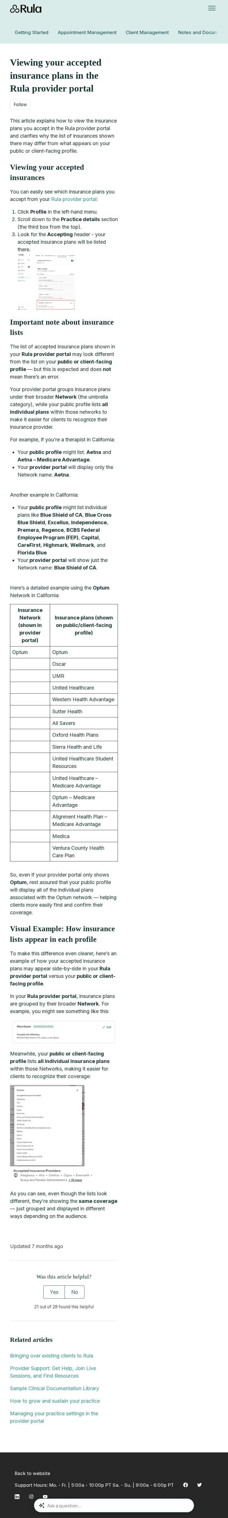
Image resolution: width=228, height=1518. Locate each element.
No (74, 1292)
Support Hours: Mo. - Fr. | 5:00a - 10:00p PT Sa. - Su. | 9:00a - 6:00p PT (94, 1485)
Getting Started (31, 32)
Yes (54, 1292)
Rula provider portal (73, 199)
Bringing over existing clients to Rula (51, 1356)
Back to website (32, 1473)
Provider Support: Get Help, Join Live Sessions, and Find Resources (53, 1372)
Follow (20, 104)
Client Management (147, 32)
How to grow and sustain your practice (55, 1401)
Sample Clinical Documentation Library (54, 1388)
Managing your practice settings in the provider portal (54, 1417)
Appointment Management (87, 32)
